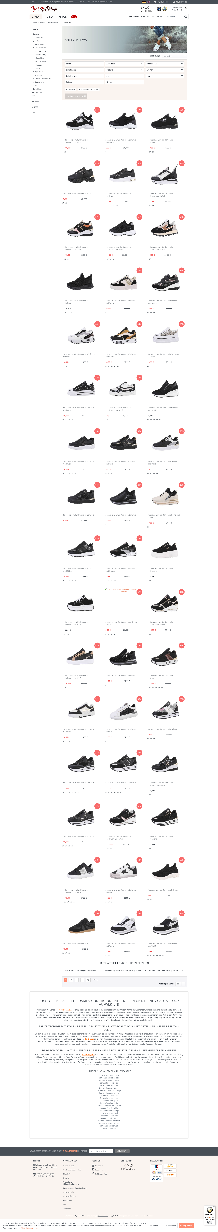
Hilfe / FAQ (67, 1174)
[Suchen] (185, 17)
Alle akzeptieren (169, 1225)
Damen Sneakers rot (109, 1118)
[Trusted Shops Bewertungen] (159, 8)
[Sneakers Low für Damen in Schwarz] (164, 122)
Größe (109, 82)
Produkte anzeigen (74, 96)
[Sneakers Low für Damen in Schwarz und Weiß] (80, 122)
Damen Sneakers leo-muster (109, 1105)
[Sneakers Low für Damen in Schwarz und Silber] (81, 550)
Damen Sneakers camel (109, 1088)
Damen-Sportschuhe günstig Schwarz (81, 970)
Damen (35, 29)
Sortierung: (155, 56)
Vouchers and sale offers (72, 1170)
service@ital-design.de (45, 1174)
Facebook (99, 1170)
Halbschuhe (39, 44)
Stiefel (36, 41)
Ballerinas (38, 75)
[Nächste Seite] (82, 980)
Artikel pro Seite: (166, 984)
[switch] (209, 1222)
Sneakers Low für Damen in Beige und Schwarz (164, 516)
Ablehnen (154, 1225)
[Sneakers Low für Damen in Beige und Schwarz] (165, 497)
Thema (150, 76)
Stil (107, 76)
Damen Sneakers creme (109, 1093)
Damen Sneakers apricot (109, 1078)
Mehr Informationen (29, 1228)
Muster (150, 70)
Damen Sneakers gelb (109, 1095)
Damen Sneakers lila (109, 1108)
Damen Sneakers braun (109, 1085)
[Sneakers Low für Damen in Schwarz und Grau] (164, 229)
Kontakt (66, 1178)
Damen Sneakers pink (109, 1113)
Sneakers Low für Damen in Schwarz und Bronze (163, 301)
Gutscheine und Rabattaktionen (75, 1188)
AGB (64, 1204)
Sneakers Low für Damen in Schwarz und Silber (78, 569)
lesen (50, 1165)
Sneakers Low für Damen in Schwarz (161, 141)
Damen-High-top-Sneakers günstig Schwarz (124, 970)
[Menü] (213, 1206)
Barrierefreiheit (68, 1166)
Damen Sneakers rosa (109, 1115)
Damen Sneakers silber (109, 1123)
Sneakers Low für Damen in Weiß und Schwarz (79, 355)
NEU (36, 85)
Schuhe (36, 34)
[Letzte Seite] (88, 980)
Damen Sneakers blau (109, 1083)
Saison (69, 82)
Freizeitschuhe (40, 48)
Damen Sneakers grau (109, 1100)
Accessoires (37, 92)
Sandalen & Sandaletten (43, 78)
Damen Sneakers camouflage (109, 1090)
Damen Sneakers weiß (109, 1126)
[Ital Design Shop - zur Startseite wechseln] (44, 9)
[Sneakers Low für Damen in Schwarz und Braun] (123, 336)
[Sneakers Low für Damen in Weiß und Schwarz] (81, 336)
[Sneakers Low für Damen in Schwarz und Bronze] (165, 282)
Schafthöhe (71, 70)
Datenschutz (67, 1200)
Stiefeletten (38, 37)
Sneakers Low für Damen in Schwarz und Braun (120, 355)
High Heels (38, 72)
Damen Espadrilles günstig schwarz (164, 970)
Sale (34, 96)
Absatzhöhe (152, 64)
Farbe (68, 64)
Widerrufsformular (69, 1196)
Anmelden (122, 1151)
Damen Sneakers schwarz (109, 1121)
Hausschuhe (40, 65)
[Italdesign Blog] (134, 1167)
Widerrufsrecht (68, 1192)
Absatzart (110, 64)
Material (110, 70)
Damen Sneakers (109, 1128)
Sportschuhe (41, 61)
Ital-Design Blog (101, 1174)
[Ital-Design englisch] (148, 2)
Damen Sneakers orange (109, 1110)
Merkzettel (162, 2)
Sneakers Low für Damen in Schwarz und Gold (77, 248)
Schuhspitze (71, 76)
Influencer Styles (137, 17)
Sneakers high (41, 54)
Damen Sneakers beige (109, 1080)
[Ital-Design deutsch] (144, 2)
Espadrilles (40, 58)
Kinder (35, 107)
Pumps (37, 68)
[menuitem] (161, 2)
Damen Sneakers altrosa (109, 1075)
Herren (35, 101)
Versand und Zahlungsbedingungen (71, 1183)
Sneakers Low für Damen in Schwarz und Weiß (77, 141)
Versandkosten (103, 1216)
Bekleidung (37, 89)
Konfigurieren (186, 1225)
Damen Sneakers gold (109, 1098)
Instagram (99, 1166)
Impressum (67, 1208)
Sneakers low (41, 51)
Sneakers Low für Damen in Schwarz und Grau (161, 248)
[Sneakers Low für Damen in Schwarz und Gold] (80, 229)
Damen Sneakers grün (109, 1103)
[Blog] (145, 9)
